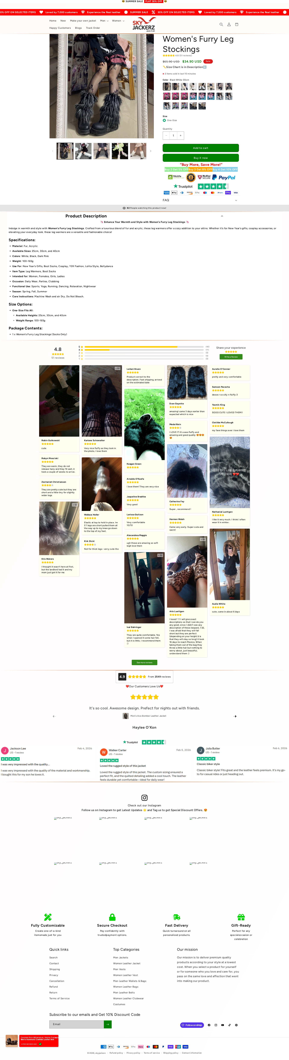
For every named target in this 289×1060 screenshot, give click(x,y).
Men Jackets (120, 957)
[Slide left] (52, 151)
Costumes (119, 1004)
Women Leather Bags (125, 986)
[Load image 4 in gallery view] (120, 151)
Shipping (54, 969)
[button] (104, 21)
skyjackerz (100, 1053)
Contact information (192, 1053)
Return (53, 992)
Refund (53, 986)
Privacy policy (133, 1053)
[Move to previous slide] (54, 716)
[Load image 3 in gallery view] (101, 151)
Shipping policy (171, 1053)
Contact (54, 963)
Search (53, 957)
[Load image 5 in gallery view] (138, 151)
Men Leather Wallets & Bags (129, 980)
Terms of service (152, 1053)
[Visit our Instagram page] (144, 798)
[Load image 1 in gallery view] (65, 151)
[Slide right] (150, 151)
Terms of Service (59, 998)
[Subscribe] (108, 1024)
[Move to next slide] (235, 716)
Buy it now (201, 157)
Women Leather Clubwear (128, 998)
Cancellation (56, 980)
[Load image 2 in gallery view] (83, 151)
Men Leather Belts (124, 992)
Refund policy (116, 1053)
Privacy (53, 975)
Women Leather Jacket (126, 963)
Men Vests (119, 969)
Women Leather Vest (125, 975)
